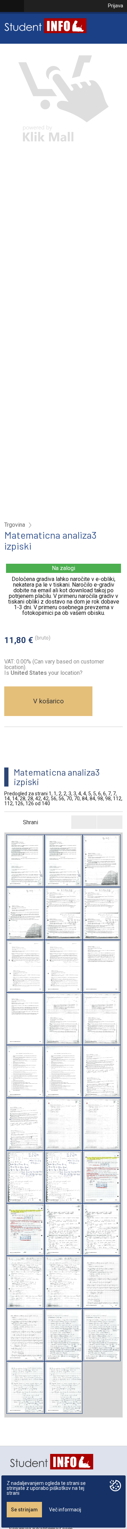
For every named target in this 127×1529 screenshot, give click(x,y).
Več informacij (65, 1509)
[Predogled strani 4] (25, 966)
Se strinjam (24, 1509)
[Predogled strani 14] (102, 1071)
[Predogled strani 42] (25, 1176)
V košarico (48, 701)
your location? (47, 672)
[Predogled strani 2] (102, 860)
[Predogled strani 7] (25, 1071)
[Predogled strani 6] (63, 1018)
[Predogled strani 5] (102, 966)
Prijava (115, 5)
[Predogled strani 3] (63, 913)
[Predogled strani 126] (25, 1387)
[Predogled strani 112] (63, 1335)
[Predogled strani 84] (25, 1282)
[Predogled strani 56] (102, 1176)
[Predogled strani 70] (63, 1229)
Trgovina (14, 525)
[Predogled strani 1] (25, 860)
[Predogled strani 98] (102, 1282)
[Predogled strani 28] (63, 1124)
